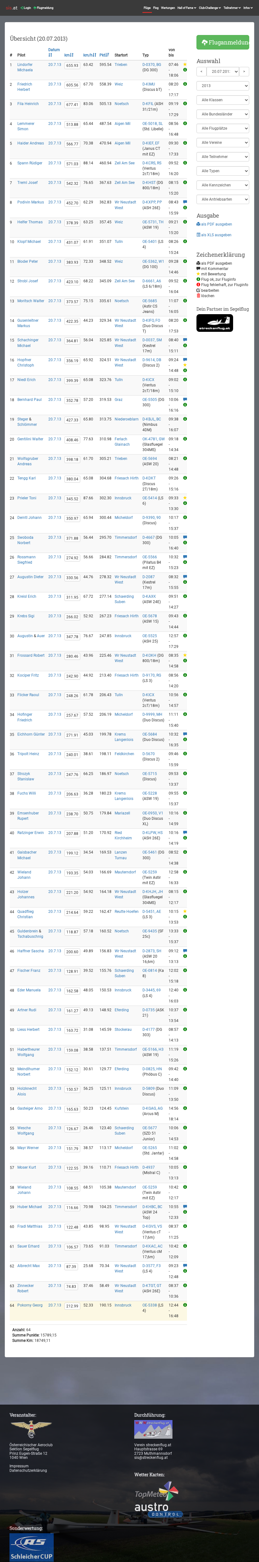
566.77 (72, 144)
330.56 (72, 578)
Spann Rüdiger (29, 163)
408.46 (72, 440)
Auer (41, 636)
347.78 (72, 637)
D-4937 (148, 1167)
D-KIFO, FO (151, 320)
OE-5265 (149, 1148)
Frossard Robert (31, 655)
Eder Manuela (29, 990)
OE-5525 (149, 636)
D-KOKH (149, 655)
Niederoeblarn (127, 419)
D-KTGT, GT (151, 1285)
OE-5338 (149, 1305)
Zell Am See (125, 163)
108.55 (72, 1188)
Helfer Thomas (30, 222)
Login (27, 7)
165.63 (72, 1109)
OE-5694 (149, 458)
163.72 (72, 1030)
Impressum (19, 1466)
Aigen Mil (122, 123)
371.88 (72, 538)
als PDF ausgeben (216, 224)
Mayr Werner (28, 1148)
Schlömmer (27, 424)
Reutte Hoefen (127, 911)
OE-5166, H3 (153, 1049)
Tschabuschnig (30, 936)
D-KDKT (149, 478)
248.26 (72, 696)
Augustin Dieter (30, 577)
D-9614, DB (151, 360)
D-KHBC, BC (152, 1207)
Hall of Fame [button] (186, 7)
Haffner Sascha (30, 951)
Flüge (147, 7)
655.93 (72, 65)
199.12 (72, 853)
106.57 (72, 1247)
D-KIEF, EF (151, 143)
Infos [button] (247, 7)
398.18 (72, 459)
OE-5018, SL (152, 123)
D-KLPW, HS (152, 833)
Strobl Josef (27, 281)
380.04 (72, 479)
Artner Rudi (26, 1010)
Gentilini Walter (30, 439)
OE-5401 (149, 241)
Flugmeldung (44, 7)
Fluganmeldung (228, 42)
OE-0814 (149, 970)
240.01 (72, 755)
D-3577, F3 (151, 1266)
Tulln (119, 241)
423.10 (72, 282)
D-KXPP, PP (152, 202)
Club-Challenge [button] (209, 7)
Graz (119, 399)
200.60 (72, 952)
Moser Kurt (26, 1167)
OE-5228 (149, 793)
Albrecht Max (28, 1266)
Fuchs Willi (26, 793)
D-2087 (148, 577)
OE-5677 (149, 1128)
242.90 (72, 676)
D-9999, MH (152, 714)
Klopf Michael (29, 241)
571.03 (72, 164)
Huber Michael (29, 1207)
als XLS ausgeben (216, 235)
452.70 (72, 203)
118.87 (72, 932)
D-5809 (148, 1088)
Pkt (102, 55)
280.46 (72, 656)
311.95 (72, 597)
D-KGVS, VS (152, 1226)
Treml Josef (27, 182)
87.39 (71, 1267)
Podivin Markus (30, 202)
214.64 (72, 912)
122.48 (72, 1227)
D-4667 (148, 537)
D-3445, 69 (151, 990)
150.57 (72, 1089)
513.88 (72, 124)
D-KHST (149, 182)
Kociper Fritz (28, 675)
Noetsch (122, 104)
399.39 (72, 381)
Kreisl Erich (26, 596)
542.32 (72, 183)
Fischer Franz (28, 970)
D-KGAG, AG (152, 1108)
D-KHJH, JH (152, 892)
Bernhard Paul (29, 399)
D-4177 (148, 1029)
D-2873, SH (151, 951)
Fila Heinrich (28, 104)
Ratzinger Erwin (30, 833)
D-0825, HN (152, 1069)
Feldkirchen (124, 754)
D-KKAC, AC (152, 1246)
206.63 (72, 794)
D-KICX (148, 380)
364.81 (72, 341)
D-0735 (148, 1010)
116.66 (72, 1208)
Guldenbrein (27, 931)
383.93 (72, 262)
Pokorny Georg (30, 1305)
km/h (88, 55)
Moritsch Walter (30, 301)
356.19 (72, 361)
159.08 (72, 1050)
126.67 (72, 1129)
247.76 (72, 774)
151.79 (72, 1149)
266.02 (72, 617)
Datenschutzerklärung (28, 1470)
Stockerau (123, 1029)
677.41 (72, 105)
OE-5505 (149, 399)
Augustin (25, 636)
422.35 (72, 321)
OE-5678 (149, 616)
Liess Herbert (28, 1029)
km (67, 55)
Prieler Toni (26, 498)
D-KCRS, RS (151, 163)
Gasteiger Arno (30, 1108)
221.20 (72, 892)
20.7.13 (54, 64)
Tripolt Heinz (28, 754)
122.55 (72, 1168)
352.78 (72, 400)
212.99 (72, 1306)
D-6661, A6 (151, 281)
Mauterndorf (125, 872)
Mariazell (122, 813)
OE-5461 (149, 852)
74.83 (71, 1286)
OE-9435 (149, 931)
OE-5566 (149, 557)
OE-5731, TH (153, 222)
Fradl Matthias (29, 1226)
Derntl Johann (29, 517)
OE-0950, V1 (152, 813)
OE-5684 (149, 734)
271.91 (72, 735)
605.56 (72, 85)
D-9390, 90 (151, 517)
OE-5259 (149, 872)
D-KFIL (148, 104)
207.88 (72, 833)
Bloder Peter (27, 261)
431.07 (72, 242)
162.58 (72, 991)
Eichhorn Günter (31, 734)
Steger (22, 419)
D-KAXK (149, 596)
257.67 (72, 715)
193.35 (72, 873)
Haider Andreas (30, 143)
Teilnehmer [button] (231, 7)
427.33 (72, 420)
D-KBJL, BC (151, 419)
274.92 (72, 558)
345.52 (72, 499)
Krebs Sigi (25, 616)
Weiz (119, 84)
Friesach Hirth (127, 478)
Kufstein (122, 1108)
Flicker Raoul (28, 695)
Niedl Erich (26, 380)
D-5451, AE (151, 911)
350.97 (72, 518)
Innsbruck (123, 498)
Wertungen (168, 7)
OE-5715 (149, 774)
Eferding (122, 1010)
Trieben (121, 64)
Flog (156, 7)
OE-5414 (149, 498)
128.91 (72, 971)
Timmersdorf (126, 537)
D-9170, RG (151, 675)
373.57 (72, 302)
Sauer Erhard (28, 1246)
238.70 (72, 814)
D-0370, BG (151, 64)
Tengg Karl (26, 478)
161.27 (72, 1011)
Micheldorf (124, 517)
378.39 (72, 223)
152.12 (72, 1070)
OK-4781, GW (153, 439)
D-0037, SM (152, 340)
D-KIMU (148, 84)
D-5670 (148, 754)
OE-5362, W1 (153, 261)
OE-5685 (149, 301)
